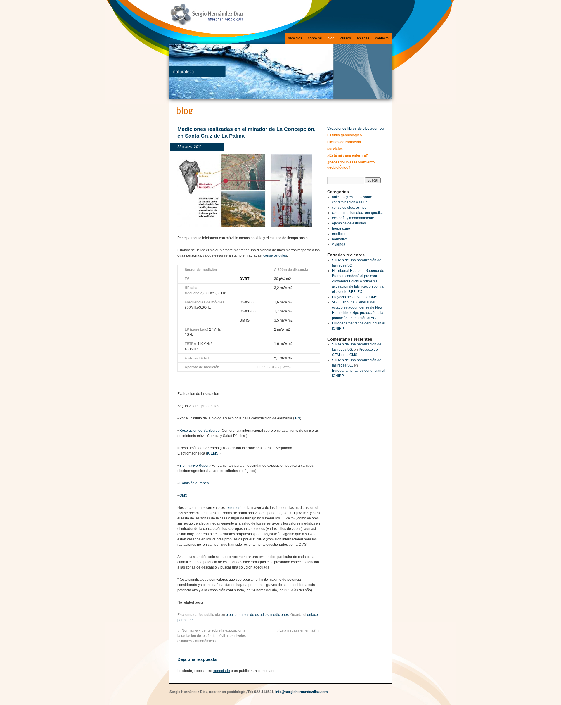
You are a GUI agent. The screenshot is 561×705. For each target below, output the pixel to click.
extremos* (234, 508)
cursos (345, 38)
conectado (221, 671)
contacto (382, 38)
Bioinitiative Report (194, 466)
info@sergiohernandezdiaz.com (301, 692)
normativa (340, 239)
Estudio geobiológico (344, 135)
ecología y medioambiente (353, 218)
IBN (297, 418)
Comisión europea (194, 483)
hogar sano (341, 229)
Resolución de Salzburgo (199, 430)
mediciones (279, 615)
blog (331, 38)
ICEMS (212, 453)
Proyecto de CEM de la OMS (354, 297)
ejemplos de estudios (252, 615)
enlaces (363, 38)
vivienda (338, 244)
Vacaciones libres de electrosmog (355, 129)
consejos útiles (275, 255)
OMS (183, 495)
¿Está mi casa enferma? (298, 630)
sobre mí (315, 38)
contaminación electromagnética (358, 213)
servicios (295, 38)
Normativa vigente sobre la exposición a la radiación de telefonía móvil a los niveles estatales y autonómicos (211, 635)
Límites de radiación (344, 142)
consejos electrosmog (349, 207)
